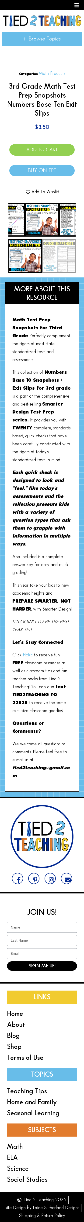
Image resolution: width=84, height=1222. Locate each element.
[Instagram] (50, 878)
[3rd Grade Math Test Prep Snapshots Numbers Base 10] (42, 220)
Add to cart (42, 149)
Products (57, 73)
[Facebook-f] (17, 878)
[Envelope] (66, 878)
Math (44, 73)
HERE (28, 655)
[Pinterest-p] (33, 878)
